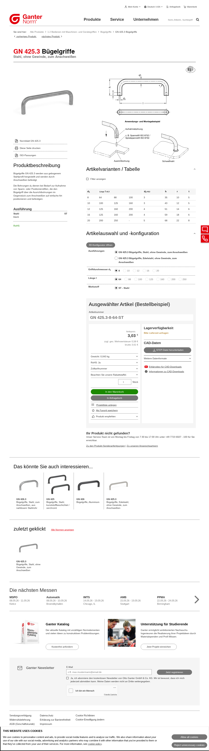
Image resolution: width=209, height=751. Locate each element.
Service (117, 19)
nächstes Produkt (51, 36)
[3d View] (190, 69)
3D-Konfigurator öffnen (101, 245)
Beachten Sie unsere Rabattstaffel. (109, 374)
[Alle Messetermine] (197, 599)
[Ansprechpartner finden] (205, 229)
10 (128, 270)
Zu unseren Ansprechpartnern (142, 446)
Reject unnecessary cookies (189, 745)
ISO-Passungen (28, 155)
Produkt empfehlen (106, 416)
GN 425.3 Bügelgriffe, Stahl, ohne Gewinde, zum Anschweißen (153, 252)
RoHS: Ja (96, 362)
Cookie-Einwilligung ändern (90, 719)
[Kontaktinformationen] (205, 238)
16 (148, 270)
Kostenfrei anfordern (62, 646)
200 (173, 279)
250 (184, 279)
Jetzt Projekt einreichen (159, 646)
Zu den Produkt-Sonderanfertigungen (105, 446)
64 (120, 279)
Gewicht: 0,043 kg (100, 356)
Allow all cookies (189, 737)
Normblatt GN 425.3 (30, 141)
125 (151, 279)
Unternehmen (146, 19)
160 (162, 279)
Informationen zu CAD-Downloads (166, 371)
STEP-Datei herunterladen (170, 350)
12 (138, 270)
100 (140, 279)
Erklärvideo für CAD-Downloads (165, 366)
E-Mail (69, 667)
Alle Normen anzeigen (62, 529)
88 (129, 279)
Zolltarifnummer (99, 368)
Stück (135, 382)
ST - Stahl (124, 288)
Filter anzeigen (98, 179)
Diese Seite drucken (30, 148)
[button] (133, 7)
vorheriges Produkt (26, 36)
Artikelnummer (96, 312)
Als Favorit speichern (107, 410)
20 (157, 270)
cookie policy (95, 744)
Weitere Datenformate (155, 358)
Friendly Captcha (110, 694)
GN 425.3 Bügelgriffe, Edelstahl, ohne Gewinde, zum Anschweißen (148, 260)
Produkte (92, 19)
